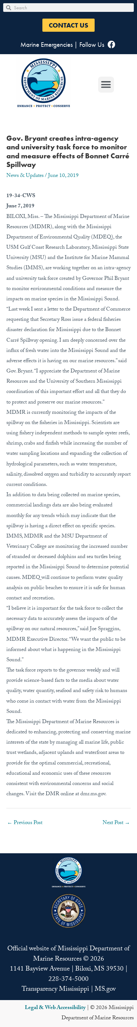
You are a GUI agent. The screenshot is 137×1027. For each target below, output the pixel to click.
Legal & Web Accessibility (55, 1008)
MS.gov (105, 990)
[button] (68, 25)
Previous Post (24, 823)
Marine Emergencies (46, 44)
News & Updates (25, 176)
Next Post (116, 823)
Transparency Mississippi (55, 990)
